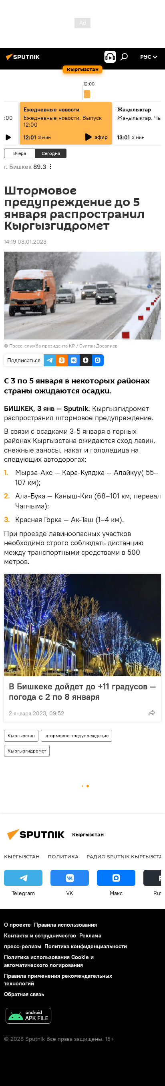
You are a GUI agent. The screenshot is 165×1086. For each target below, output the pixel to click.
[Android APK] (28, 1017)
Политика (63, 856)
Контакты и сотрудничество (40, 935)
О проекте (17, 924)
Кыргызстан (21, 736)
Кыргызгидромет (27, 751)
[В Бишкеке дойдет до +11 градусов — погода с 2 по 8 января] (82, 625)
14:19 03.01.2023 (25, 241)
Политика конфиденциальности (85, 946)
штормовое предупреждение (76, 736)
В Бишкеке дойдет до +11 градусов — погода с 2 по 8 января (82, 691)
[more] (152, 713)
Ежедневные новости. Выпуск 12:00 (63, 121)
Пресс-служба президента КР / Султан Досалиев (63, 346)
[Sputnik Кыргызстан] (24, 60)
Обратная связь (24, 994)
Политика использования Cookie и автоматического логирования (49, 960)
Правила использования (65, 924)
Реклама (90, 935)
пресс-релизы (22, 946)
